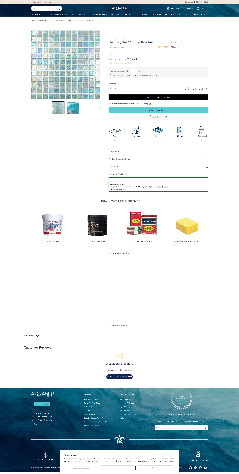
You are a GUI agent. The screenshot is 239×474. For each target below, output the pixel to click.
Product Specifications (119, 159)
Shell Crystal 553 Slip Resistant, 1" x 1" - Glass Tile (74, 20)
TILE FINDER (141, 14)
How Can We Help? (198, 89)
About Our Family (91, 399)
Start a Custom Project (128, 414)
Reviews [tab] (28, 335)
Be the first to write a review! (119, 376)
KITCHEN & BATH (58, 14)
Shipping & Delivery (118, 173)
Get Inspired (124, 410)
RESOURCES (200, 14)
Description (114, 151)
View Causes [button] (163, 187)
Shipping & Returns (127, 403)
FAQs (122, 418)
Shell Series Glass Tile (45, 20)
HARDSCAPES (100, 14)
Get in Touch (42, 404)
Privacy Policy (168, 461)
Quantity (112, 83)
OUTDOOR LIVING (120, 14)
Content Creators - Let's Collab (96, 422)
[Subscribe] (205, 428)
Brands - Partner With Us (93, 418)
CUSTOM (175, 14)
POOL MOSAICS (80, 14)
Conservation (89, 410)
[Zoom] (65, 64)
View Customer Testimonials (181, 414)
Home (33, 20)
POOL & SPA (38, 14)
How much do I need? (119, 71)
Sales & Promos (90, 407)
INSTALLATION (159, 14)
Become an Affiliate (92, 425)
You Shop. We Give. (116, 184)
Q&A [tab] (38, 335)
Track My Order (126, 399)
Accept (118, 468)
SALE (187, 14)
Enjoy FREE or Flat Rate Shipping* (62, 3)
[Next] (98, 107)
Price (111, 54)
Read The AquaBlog (92, 403)
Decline (155, 468)
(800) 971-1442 (201, 3)
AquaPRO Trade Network (129, 407)
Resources (113, 166)
